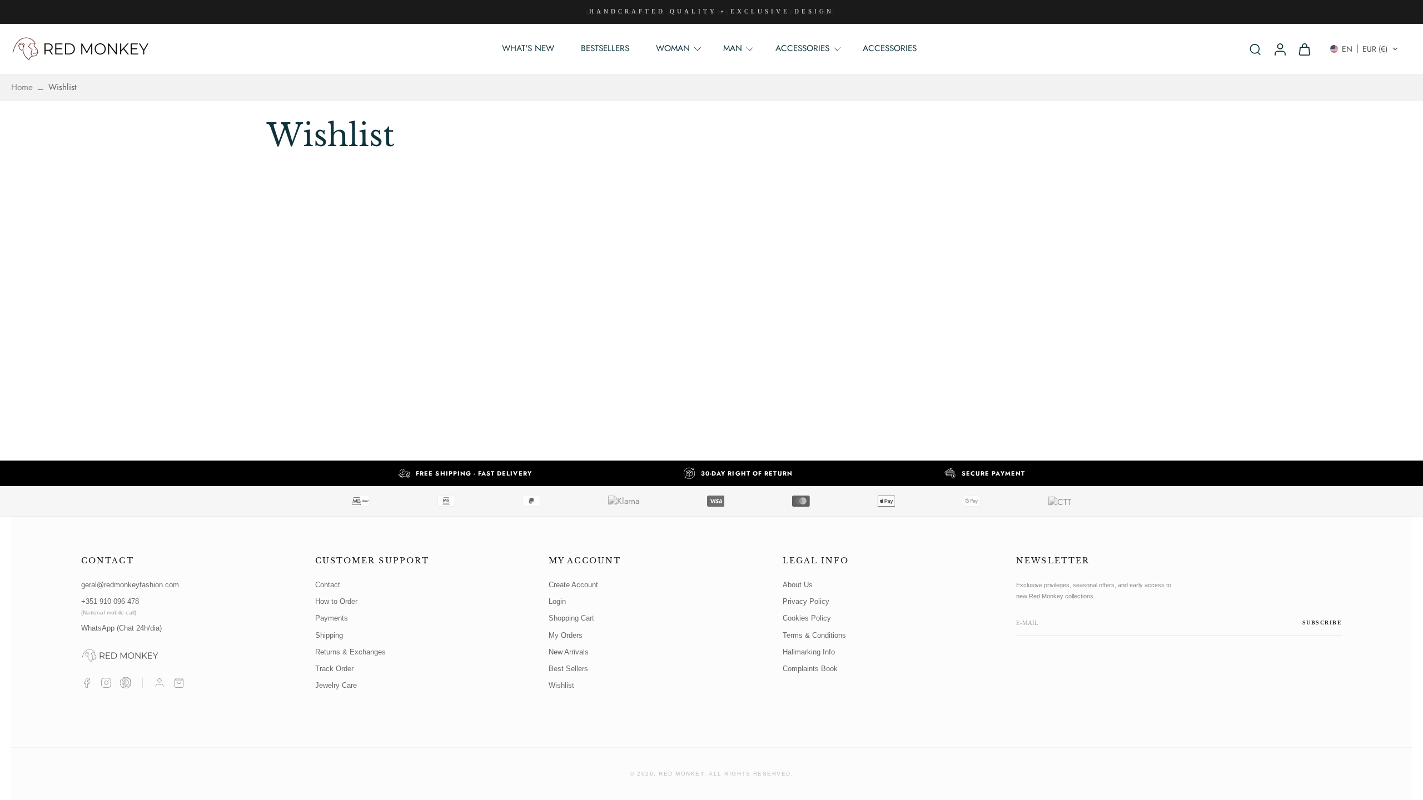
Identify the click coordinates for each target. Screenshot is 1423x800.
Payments (331, 618)
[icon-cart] (1304, 49)
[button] (1364, 49)
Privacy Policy (806, 601)
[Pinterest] (125, 682)
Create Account (573, 585)
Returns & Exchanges (350, 652)
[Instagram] (106, 682)
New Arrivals (569, 652)
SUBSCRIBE (1322, 622)
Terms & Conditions (814, 635)
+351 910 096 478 (110, 606)
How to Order (336, 601)
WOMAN (673, 48)
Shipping (329, 635)
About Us (798, 585)
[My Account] (159, 682)
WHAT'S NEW (528, 48)
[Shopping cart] (179, 682)
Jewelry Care (336, 685)
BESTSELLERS (605, 48)
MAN (732, 48)
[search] (1255, 49)
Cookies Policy (807, 618)
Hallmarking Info (809, 652)
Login (557, 601)
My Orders (566, 635)
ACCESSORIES (890, 48)
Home (22, 87)
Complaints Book (810, 668)
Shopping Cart (571, 618)
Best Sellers (568, 668)
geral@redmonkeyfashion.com (130, 585)
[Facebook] (86, 682)
